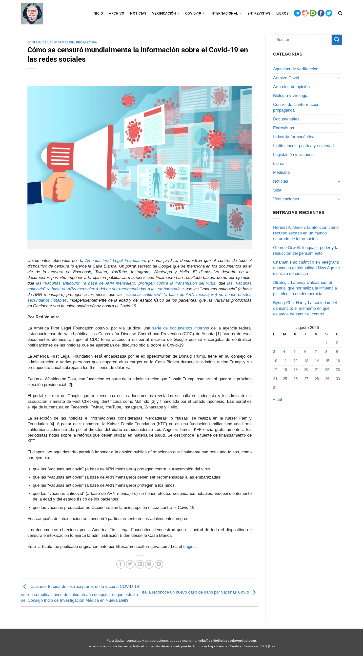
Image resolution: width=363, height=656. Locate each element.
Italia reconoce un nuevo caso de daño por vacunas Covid (196, 592)
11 (285, 361)
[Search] (340, 13)
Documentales (286, 119)
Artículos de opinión (291, 86)
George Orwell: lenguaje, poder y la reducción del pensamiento (305, 250)
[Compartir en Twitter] (130, 564)
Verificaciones (286, 199)
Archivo (116, 13)
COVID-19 (193, 13)
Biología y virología (290, 95)
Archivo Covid (286, 78)
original (190, 546)
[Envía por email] (139, 564)
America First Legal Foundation (115, 260)
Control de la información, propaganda (62, 42)
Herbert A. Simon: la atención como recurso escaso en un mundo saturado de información (306, 233)
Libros (282, 13)
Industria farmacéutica (293, 137)
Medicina (281, 172)
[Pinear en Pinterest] (149, 564)
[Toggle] (339, 78)
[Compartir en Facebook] (120, 564)
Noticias (138, 13)
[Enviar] (337, 40)
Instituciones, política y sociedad (303, 145)
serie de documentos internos (180, 328)
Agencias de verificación (295, 69)
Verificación (164, 13)
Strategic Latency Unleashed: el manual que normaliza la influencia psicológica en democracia (305, 288)
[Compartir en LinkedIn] (159, 564)
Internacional (224, 13)
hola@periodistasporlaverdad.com (227, 640)
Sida (277, 190)
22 (327, 369)
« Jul (277, 399)
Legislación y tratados (293, 154)
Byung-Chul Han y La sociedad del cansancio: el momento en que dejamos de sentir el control (305, 308)
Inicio (98, 13)
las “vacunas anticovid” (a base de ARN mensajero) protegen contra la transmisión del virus (126, 283)
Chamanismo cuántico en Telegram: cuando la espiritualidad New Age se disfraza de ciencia (306, 268)
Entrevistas (258, 13)
